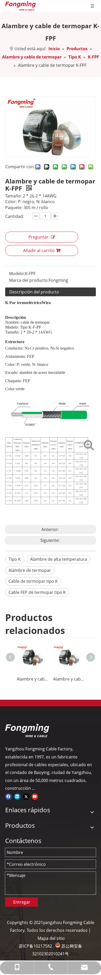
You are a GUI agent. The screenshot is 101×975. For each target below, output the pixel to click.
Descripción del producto (34, 292)
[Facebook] (8, 796)
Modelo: (17, 273)
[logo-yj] (27, 730)
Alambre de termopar (30, 570)
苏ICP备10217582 (35, 946)
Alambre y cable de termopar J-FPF (32, 679)
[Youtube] (35, 796)
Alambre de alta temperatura (58, 559)
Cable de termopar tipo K (33, 581)
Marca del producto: (29, 280)
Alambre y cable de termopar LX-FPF (68, 679)
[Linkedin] (17, 796)
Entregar (21, 902)
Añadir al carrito (39, 250)
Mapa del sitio (51, 938)
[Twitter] (26, 796)
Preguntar (38, 237)
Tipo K (15, 559)
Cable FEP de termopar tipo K (37, 592)
